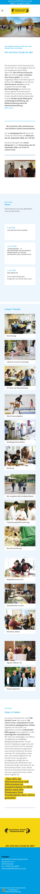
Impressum (13, 890)
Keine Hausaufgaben (15, 416)
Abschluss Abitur (13, 632)
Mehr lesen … (10, 108)
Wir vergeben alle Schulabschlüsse (20, 496)
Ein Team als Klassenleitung (17, 388)
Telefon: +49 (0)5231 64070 (20, 3)
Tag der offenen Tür (14, 663)
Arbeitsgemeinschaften (16, 442)
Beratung (10, 468)
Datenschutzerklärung (13, 891)
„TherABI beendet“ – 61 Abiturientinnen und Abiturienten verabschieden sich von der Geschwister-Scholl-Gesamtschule (19, 251)
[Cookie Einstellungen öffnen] (3, 891)
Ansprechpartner (13, 689)
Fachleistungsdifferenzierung (18, 522)
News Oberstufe (12, 273)
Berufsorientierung (14, 548)
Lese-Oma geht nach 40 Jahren (17, 230)
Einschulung (11, 336)
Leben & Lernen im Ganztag (17, 362)
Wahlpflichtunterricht (15, 579)
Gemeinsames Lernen (15, 605)
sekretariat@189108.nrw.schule (20, 1)
